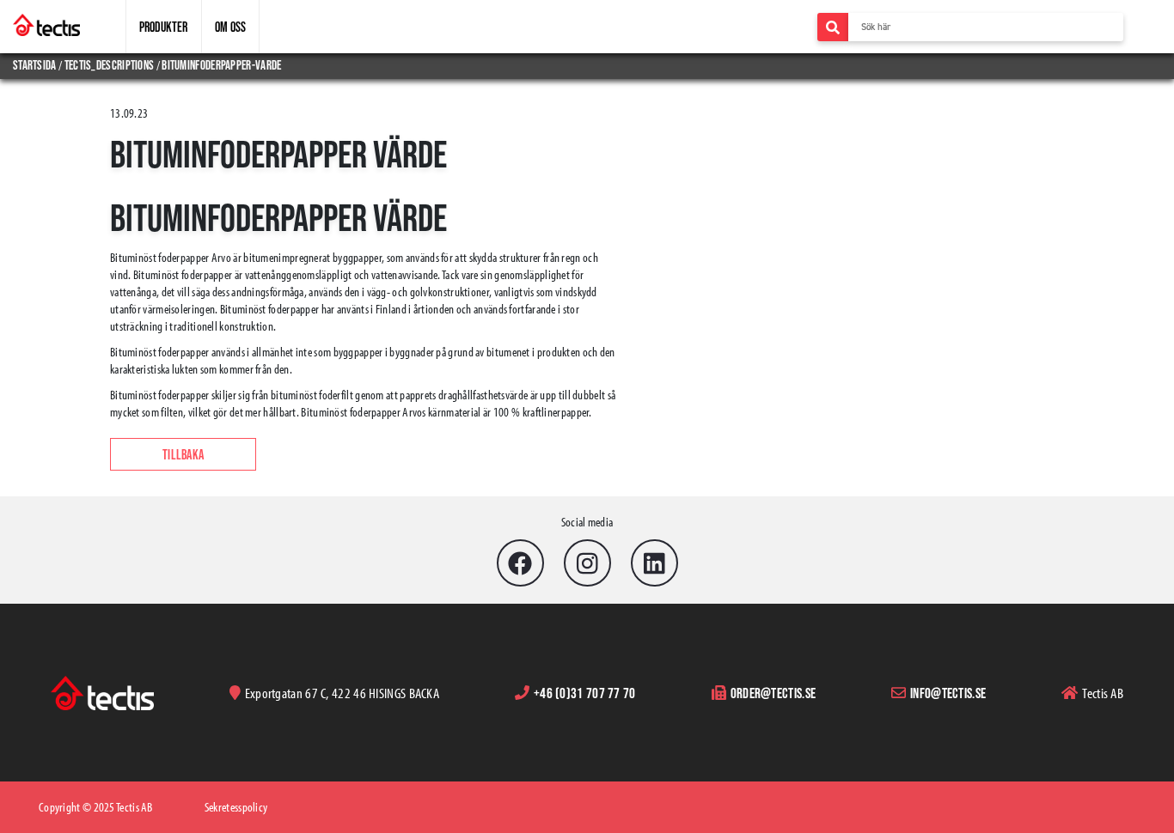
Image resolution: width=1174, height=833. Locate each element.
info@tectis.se (948, 692)
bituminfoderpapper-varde (221, 65)
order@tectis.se (773, 692)
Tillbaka (183, 454)
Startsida (35, 65)
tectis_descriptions (109, 65)
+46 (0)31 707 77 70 (585, 692)
